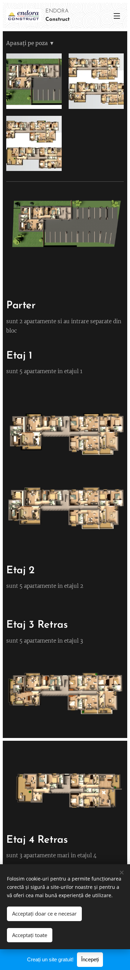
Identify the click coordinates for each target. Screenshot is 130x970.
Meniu (117, 16)
